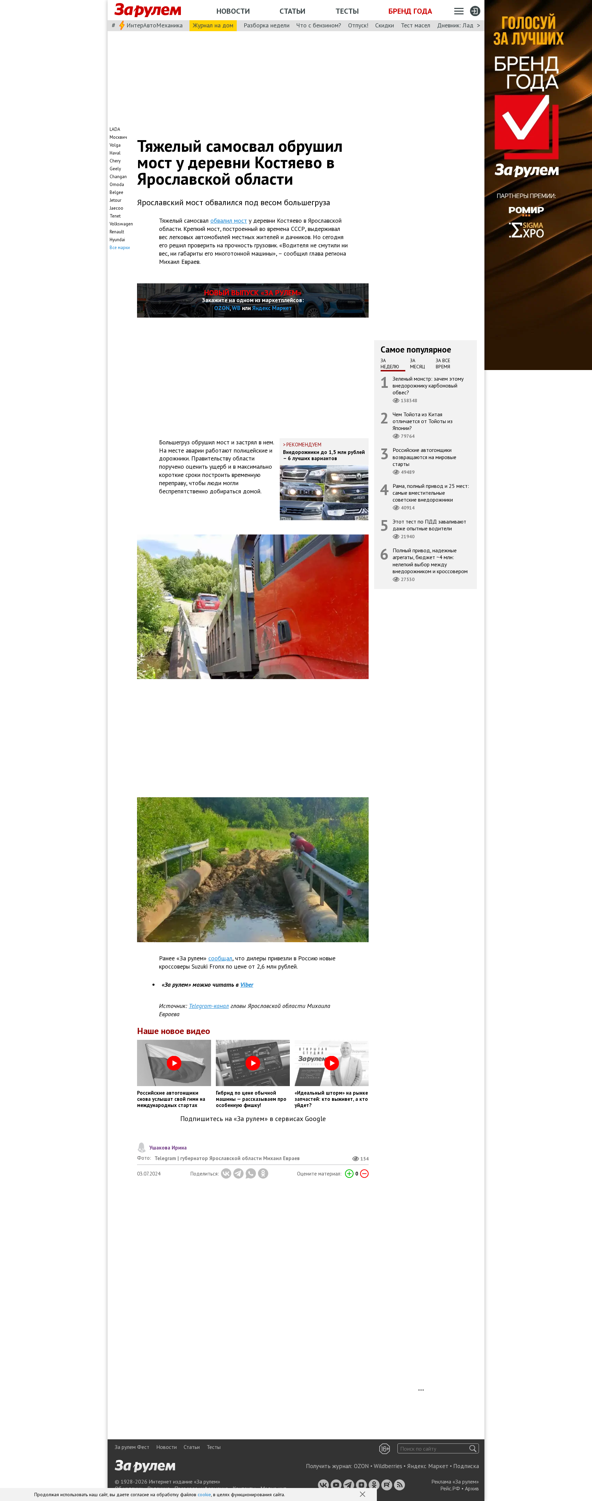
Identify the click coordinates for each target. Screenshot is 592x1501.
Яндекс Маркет (272, 308)
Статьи (292, 11)
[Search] (473, 1448)
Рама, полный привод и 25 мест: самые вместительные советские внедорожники (431, 492)
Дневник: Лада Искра (465, 25)
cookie (204, 1494)
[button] (363, 1494)
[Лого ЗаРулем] (147, 10)
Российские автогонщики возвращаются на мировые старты (424, 456)
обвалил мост (228, 220)
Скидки (384, 25)
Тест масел (415, 25)
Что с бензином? (318, 25)
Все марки (120, 247)
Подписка (466, 1466)
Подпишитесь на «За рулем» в (253, 1119)
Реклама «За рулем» (455, 1481)
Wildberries (388, 1466)
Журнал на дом (213, 25)
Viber (246, 984)
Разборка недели (266, 25)
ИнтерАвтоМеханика (154, 25)
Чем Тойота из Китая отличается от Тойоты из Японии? (423, 421)
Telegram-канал (209, 1006)
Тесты (347, 11)
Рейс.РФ (450, 1488)
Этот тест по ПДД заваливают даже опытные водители (429, 525)
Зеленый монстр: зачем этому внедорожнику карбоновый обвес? (428, 385)
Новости (233, 11)
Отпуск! (358, 25)
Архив (472, 1488)
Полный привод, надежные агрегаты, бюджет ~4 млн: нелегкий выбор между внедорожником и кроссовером (430, 561)
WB (236, 308)
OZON (222, 308)
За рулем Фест (132, 1446)
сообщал (220, 958)
